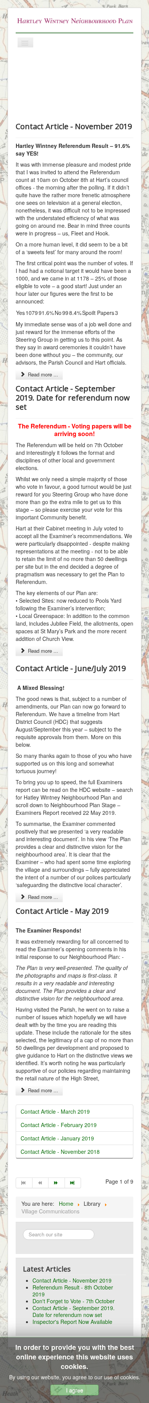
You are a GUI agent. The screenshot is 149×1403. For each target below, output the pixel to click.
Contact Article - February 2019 (59, 1125)
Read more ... (42, 374)
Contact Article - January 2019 (57, 1138)
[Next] (57, 1183)
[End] (73, 1183)
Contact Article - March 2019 (55, 1111)
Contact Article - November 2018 (60, 1151)
